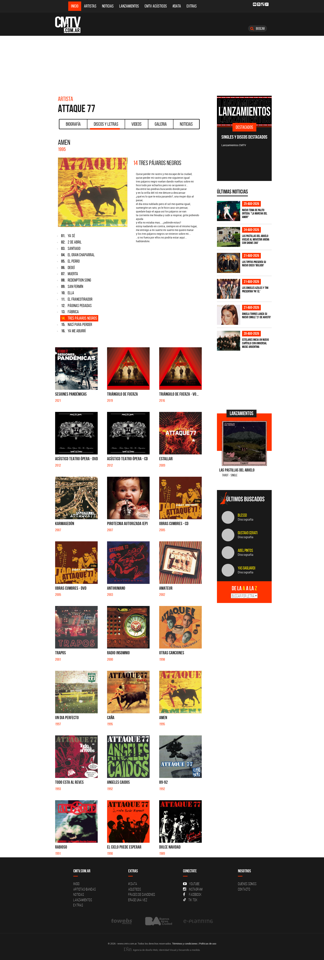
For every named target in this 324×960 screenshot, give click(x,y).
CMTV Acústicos (156, 6)
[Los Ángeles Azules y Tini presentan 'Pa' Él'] (228, 289)
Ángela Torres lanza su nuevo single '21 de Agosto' (256, 315)
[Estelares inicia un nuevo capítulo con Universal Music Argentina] (228, 341)
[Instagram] (258, 4)
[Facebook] (266, 4)
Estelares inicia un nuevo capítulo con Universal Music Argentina (255, 343)
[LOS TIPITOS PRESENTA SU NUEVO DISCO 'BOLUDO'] (228, 263)
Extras (192, 6)
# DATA (132, 884)
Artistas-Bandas (84, 889)
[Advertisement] (162, 64)
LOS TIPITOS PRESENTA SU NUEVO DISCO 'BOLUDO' (254, 263)
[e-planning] (198, 921)
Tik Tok (192, 900)
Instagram (196, 889)
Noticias (108, 6)
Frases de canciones (141, 894)
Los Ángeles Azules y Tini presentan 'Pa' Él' (255, 289)
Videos (136, 124)
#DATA (176, 6)
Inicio (74, 6)
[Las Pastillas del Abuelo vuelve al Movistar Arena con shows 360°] (228, 237)
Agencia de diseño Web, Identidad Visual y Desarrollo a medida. (166, 950)
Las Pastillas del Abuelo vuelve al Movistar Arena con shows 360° (255, 239)
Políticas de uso (207, 943)
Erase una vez (137, 900)
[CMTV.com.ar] (70, 24)
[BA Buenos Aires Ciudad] (158, 921)
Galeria (161, 124)
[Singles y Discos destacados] (244, 111)
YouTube (194, 884)
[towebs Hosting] (122, 921)
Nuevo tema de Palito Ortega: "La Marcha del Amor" (254, 213)
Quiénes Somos (247, 884)
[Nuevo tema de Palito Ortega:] (228, 211)
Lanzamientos (129, 6)
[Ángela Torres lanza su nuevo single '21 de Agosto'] (228, 315)
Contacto (244, 889)
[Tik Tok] (262, 4)
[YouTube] (254, 4)
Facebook (195, 894)
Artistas (90, 6)
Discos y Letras (106, 124)
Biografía (73, 124)
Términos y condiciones (184, 943)
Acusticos (134, 889)
